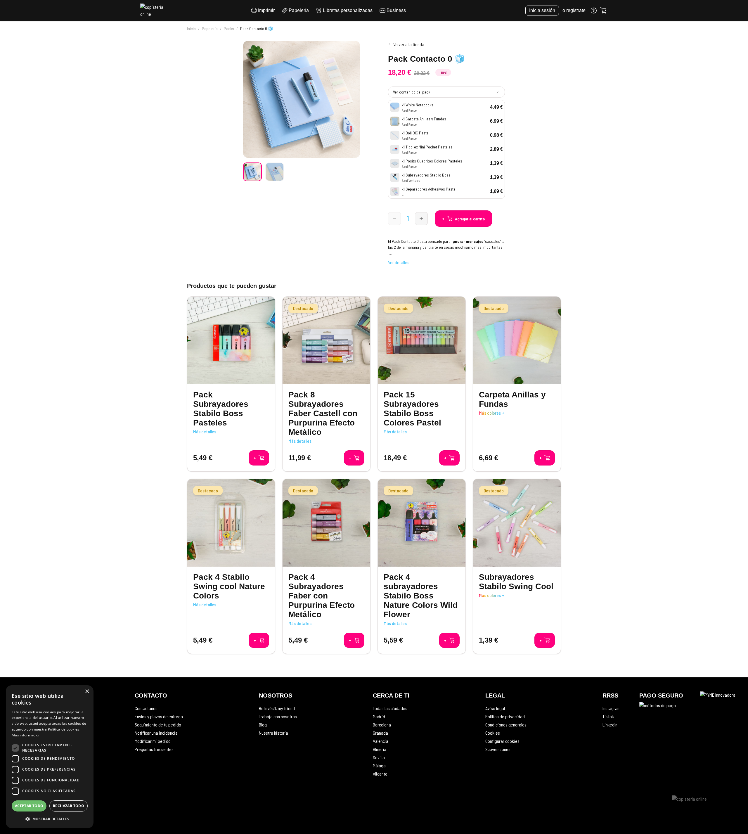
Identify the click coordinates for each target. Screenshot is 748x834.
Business (396, 10)
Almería (379, 749)
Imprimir (266, 10)
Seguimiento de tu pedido (158, 724)
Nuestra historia (273, 733)
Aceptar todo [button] (29, 805)
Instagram (611, 708)
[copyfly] (153, 11)
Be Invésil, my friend (277, 708)
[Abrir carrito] (603, 10)
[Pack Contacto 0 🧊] (252, 171)
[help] (593, 10)
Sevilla (379, 757)
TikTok (608, 716)
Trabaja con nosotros (278, 716)
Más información (26, 735)
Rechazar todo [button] (68, 805)
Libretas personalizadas (348, 10)
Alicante (380, 773)
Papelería (299, 10)
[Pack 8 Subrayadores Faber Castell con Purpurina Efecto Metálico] (326, 384)
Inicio (191, 28)
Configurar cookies (502, 741)
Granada (380, 733)
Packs (229, 28)
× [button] (87, 691)
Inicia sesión (542, 10)
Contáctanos (146, 708)
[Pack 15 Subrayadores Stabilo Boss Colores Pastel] (421, 384)
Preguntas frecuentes (154, 749)
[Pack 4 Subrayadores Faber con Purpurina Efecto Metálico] (326, 566)
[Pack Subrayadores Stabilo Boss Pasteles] (231, 384)
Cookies (492, 733)
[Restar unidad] (394, 218)
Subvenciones (497, 749)
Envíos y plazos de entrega (159, 716)
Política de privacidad (505, 716)
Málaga (379, 765)
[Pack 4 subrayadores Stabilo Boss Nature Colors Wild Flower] (421, 566)
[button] (50, 818)
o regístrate (574, 10)
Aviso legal (495, 708)
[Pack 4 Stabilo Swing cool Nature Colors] (231, 566)
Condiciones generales (506, 724)
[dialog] (50, 756)
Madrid (379, 716)
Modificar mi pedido (153, 741)
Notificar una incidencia (156, 733)
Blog (263, 724)
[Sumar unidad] (421, 218)
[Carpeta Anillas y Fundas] (517, 384)
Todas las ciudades (390, 708)
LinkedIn (609, 724)
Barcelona (382, 724)
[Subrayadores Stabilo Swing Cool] (517, 566)
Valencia (380, 741)
